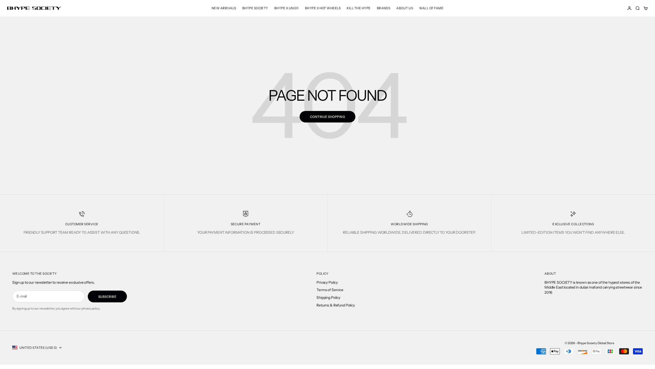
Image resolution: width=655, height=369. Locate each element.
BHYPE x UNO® (286, 8)
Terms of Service (329, 290)
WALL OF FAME (431, 8)
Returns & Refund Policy (335, 305)
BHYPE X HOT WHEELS (323, 8)
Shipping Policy (328, 297)
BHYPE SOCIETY (255, 8)
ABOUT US (404, 8)
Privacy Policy (327, 282)
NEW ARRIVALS (224, 8)
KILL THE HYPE (358, 8)
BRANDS (383, 8)
